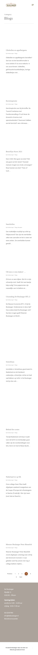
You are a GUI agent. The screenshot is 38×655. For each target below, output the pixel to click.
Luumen (30, 647)
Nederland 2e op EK (13, 477)
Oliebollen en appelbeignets (16, 50)
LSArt (26, 650)
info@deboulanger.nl (11, 616)
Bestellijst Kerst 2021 (14, 151)
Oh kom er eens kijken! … (16, 272)
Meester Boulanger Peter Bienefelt (19, 544)
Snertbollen (10, 224)
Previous (9, 574)
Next (20, 577)
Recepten (20, 227)
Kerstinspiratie (11, 101)
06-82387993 (8, 613)
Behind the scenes (12, 429)
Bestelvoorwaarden (11, 619)
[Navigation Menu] (33, 5)
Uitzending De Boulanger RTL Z (18, 297)
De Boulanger (10, 53)
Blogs (16, 53)
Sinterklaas (10, 362)
